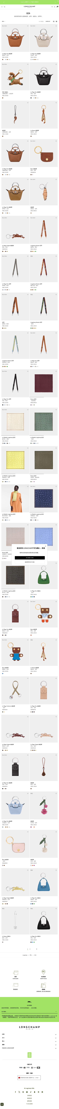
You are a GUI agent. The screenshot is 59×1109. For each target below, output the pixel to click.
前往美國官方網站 (30, 557)
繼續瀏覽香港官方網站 (30, 562)
